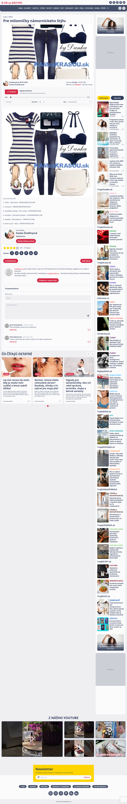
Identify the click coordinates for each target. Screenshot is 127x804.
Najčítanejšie (103, 98)
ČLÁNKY (113, 338)
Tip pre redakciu (100, 787)
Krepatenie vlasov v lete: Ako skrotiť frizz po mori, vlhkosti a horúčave (117, 124)
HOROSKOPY (69, 8)
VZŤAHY (42, 8)
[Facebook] (110, 2)
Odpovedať (13, 330)
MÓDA (81, 8)
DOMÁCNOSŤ (115, 451)
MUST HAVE (114, 212)
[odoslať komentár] (88, 315)
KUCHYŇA (113, 565)
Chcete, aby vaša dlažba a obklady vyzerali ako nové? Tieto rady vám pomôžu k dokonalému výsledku (116, 460)
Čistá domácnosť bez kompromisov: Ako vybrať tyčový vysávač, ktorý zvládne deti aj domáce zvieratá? (117, 609)
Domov (5, 17)
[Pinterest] (120, 2)
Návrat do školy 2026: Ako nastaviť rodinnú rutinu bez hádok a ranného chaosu (116, 179)
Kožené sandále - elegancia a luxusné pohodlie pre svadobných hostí (116, 218)
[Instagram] (117, 2)
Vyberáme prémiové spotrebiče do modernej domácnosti (115, 572)
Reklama (44, 787)
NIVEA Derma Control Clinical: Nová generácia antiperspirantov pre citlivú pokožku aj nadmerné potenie (116, 401)
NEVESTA (113, 193)
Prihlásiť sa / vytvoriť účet (48, 280)
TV (108, 8)
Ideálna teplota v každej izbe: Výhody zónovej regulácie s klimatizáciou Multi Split (116, 553)
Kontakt (33, 787)
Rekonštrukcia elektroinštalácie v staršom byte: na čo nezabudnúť (116, 502)
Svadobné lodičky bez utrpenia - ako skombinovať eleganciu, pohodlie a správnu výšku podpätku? (117, 202)
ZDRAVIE (56, 8)
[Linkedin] (124, 2)
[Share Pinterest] (26, 253)
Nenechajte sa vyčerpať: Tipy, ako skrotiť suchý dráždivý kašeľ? (116, 343)
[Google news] (71, 793)
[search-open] (123, 8)
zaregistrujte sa (53, 273)
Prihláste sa (18, 269)
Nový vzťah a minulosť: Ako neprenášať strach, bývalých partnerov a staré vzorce (116, 274)
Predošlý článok (10, 261)
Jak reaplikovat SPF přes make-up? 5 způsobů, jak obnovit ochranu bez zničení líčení (116, 310)
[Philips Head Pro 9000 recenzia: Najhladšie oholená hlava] (110, 729)
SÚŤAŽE (103, 8)
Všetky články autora (26, 241)
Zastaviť (8, 102)
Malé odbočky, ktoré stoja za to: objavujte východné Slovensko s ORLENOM (116, 383)
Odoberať (87, 777)
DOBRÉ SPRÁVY (115, 375)
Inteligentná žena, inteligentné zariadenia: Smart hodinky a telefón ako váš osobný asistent (117, 362)
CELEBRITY (27, 8)
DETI (111, 415)
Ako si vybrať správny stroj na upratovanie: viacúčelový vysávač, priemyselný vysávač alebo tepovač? (116, 479)
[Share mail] (36, 253)
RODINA (113, 283)
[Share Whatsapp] (17, 253)
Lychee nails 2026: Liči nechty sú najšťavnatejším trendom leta (117, 164)
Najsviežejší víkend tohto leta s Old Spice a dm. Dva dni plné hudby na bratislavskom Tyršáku (116, 108)
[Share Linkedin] (31, 253)
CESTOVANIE (89, 8)
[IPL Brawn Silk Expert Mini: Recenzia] (110, 748)
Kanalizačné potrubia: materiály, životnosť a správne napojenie (114, 537)
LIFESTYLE (35, 8)
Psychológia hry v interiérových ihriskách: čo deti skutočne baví (116, 421)
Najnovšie (117, 98)
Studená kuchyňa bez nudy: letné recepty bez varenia (117, 586)
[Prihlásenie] (119, 8)
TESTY (62, 8)
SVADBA (97, 8)
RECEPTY (49, 8)
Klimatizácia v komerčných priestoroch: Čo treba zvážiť (116, 518)
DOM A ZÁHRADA (116, 431)
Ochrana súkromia (81, 787)
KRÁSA (20, 8)
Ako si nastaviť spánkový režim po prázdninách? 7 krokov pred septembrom (116, 289)
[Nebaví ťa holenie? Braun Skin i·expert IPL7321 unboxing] (79, 748)
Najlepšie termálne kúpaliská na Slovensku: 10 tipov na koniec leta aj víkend (116, 138)
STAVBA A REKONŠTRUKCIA (116, 494)
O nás (23, 787)
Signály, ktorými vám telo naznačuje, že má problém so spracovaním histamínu (116, 254)
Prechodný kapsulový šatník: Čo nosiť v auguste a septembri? (117, 152)
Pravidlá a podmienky (60, 787)
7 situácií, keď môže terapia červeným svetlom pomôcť (116, 236)
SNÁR (76, 8)
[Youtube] (114, 2)
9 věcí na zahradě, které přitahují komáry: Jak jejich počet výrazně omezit (117, 325)
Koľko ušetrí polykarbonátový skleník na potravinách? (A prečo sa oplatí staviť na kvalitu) (116, 438)
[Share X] (21, 253)
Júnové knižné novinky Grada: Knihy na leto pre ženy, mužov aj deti (116, 625)
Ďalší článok (86, 261)
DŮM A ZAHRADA (116, 318)
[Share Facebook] (12, 253)
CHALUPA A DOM (116, 529)
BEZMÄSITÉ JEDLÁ (116, 581)
